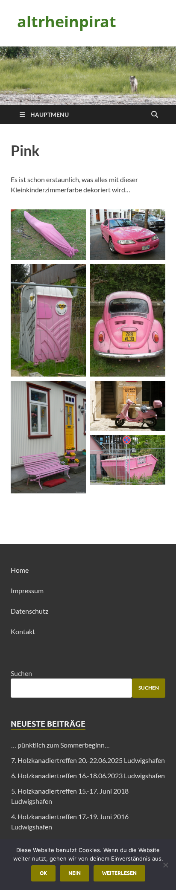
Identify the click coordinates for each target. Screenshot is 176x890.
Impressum (27, 590)
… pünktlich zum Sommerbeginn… (60, 745)
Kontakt (23, 631)
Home (20, 570)
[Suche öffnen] (154, 115)
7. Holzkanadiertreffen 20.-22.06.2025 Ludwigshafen (88, 760)
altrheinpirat (66, 21)
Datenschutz (29, 611)
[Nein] (165, 865)
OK (43, 873)
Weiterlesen (119, 873)
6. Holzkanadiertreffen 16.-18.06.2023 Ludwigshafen (88, 775)
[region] (88, 75)
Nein (74, 873)
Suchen (21, 673)
